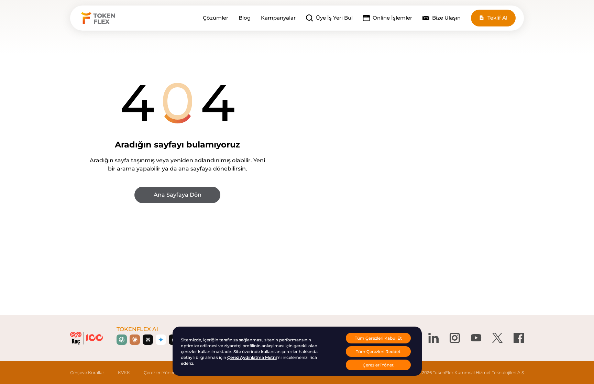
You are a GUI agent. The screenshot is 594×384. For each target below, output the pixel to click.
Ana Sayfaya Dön (177, 194)
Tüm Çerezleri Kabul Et (378, 338)
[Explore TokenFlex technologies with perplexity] (148, 339)
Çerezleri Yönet (159, 372)
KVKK (124, 372)
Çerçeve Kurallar (87, 372)
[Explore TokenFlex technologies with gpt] (122, 339)
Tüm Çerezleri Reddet (378, 351)
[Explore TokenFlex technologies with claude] (135, 339)
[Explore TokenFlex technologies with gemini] (161, 339)
